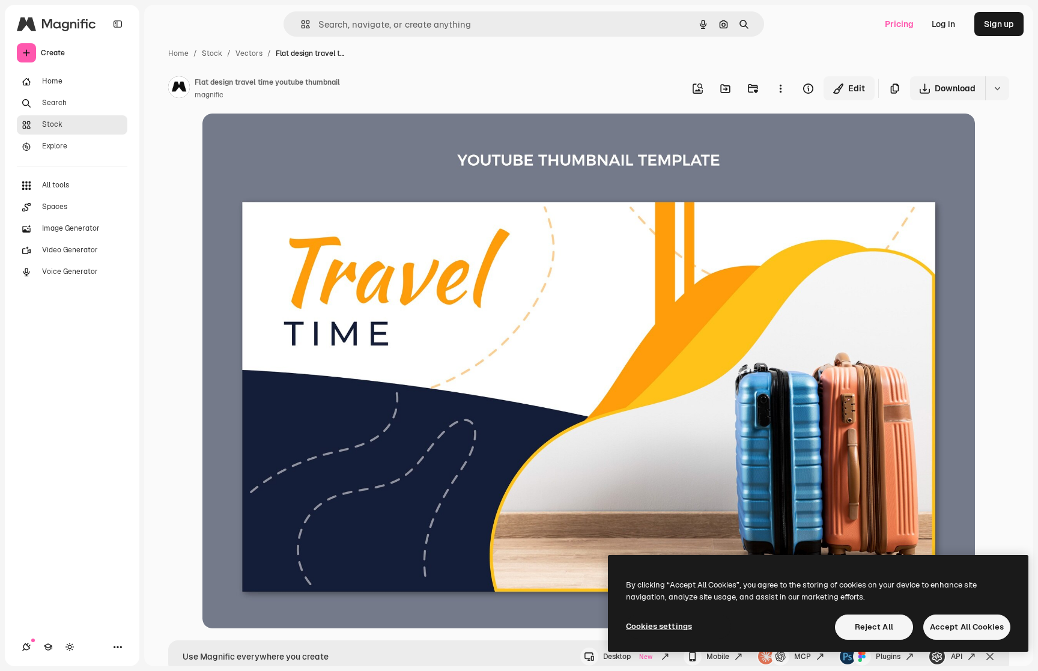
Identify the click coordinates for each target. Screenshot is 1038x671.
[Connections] (26, 647)
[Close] (990, 656)
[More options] (780, 88)
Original (279, 136)
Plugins (888, 656)
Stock (212, 53)
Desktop (627, 656)
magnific (209, 95)
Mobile (717, 656)
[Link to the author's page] (179, 89)
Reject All (874, 627)
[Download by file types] (997, 88)
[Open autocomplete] (300, 24)
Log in (943, 24)
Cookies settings (659, 626)
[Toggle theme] (69, 647)
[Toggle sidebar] (117, 24)
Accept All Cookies (967, 627)
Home (178, 53)
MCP (802, 656)
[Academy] (48, 647)
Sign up (999, 24)
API (956, 656)
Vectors (249, 53)
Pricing (899, 24)
